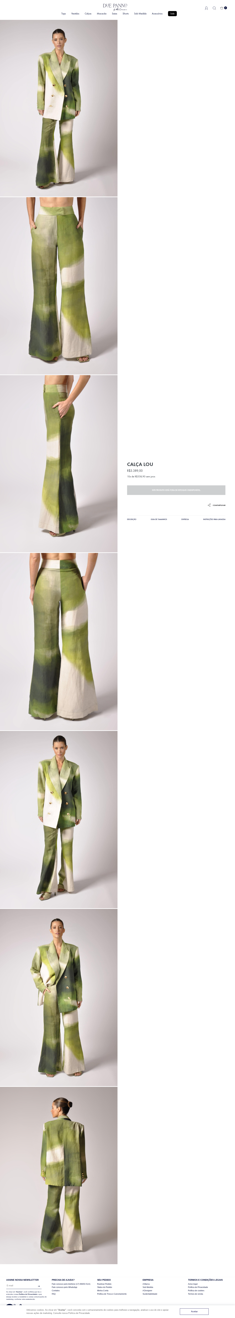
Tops (63, 13)
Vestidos (75, 13)
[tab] (131, 520)
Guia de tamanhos (159, 519)
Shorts (126, 13)
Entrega (185, 519)
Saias (114, 13)
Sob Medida (140, 13)
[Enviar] (38, 1286)
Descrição (131, 519)
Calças (88, 13)
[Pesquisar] (214, 8)
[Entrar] (206, 8)
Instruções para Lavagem (214, 519)
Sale (172, 13)
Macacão (101, 13)
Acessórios (157, 13)
